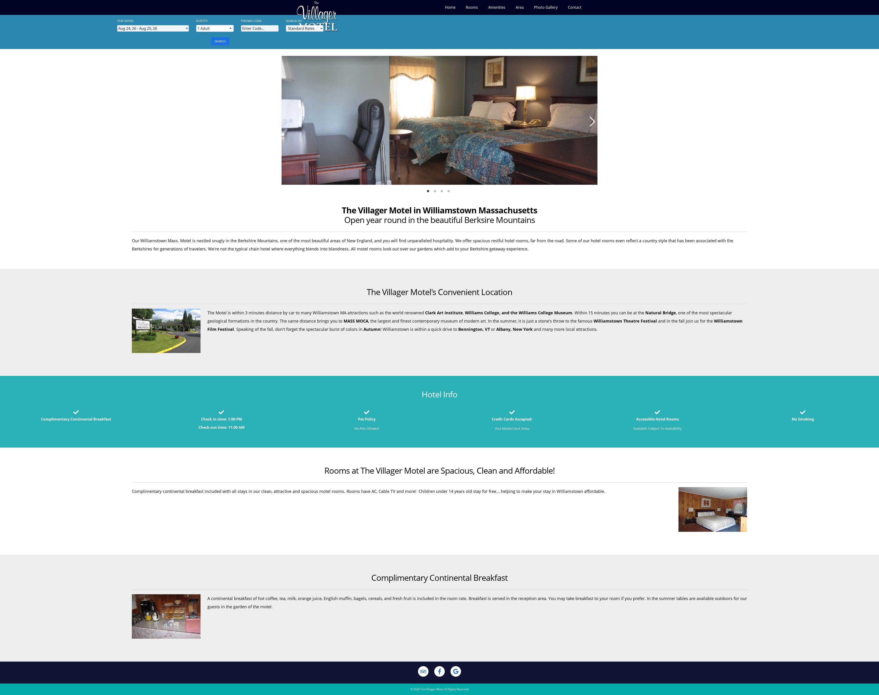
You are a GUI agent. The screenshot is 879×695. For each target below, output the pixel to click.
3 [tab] (443, 190)
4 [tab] (450, 190)
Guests (202, 21)
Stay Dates (125, 21)
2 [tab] (436, 190)
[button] (592, 121)
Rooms (472, 7)
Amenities (496, 7)
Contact (574, 7)
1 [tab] (429, 190)
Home (450, 7)
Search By (294, 21)
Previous (303, 122)
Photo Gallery (546, 7)
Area (520, 7)
